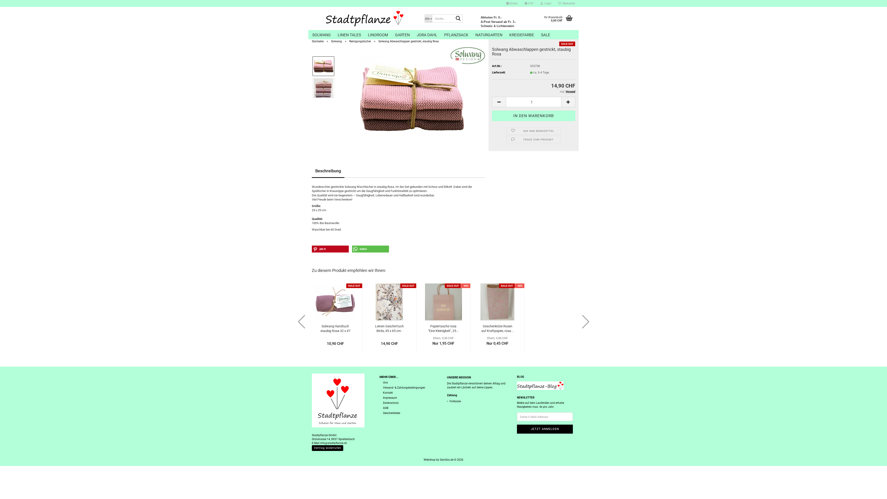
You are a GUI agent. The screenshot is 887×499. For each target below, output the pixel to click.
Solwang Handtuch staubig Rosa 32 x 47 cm (335, 328)
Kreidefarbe (521, 35)
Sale (545, 35)
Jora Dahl (427, 35)
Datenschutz (391, 403)
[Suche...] (458, 19)
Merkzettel (568, 3)
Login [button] (547, 3)
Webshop (429, 459)
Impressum (390, 397)
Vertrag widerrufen (327, 448)
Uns (385, 382)
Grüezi (513, 3)
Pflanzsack (456, 35)
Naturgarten (488, 35)
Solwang (321, 35)
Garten (402, 35)
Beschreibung (328, 170)
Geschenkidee (391, 413)
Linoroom (378, 35)
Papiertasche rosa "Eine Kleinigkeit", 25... (443, 328)
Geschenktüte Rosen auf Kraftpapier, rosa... (497, 328)
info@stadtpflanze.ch (333, 443)
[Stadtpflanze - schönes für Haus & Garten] (365, 18)
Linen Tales (349, 35)
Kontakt (388, 392)
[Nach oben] (874, 492)
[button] (529, 3)
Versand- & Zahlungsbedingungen (404, 387)
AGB (385, 408)
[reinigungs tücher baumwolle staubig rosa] (412, 98)
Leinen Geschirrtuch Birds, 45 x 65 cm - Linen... (389, 328)
